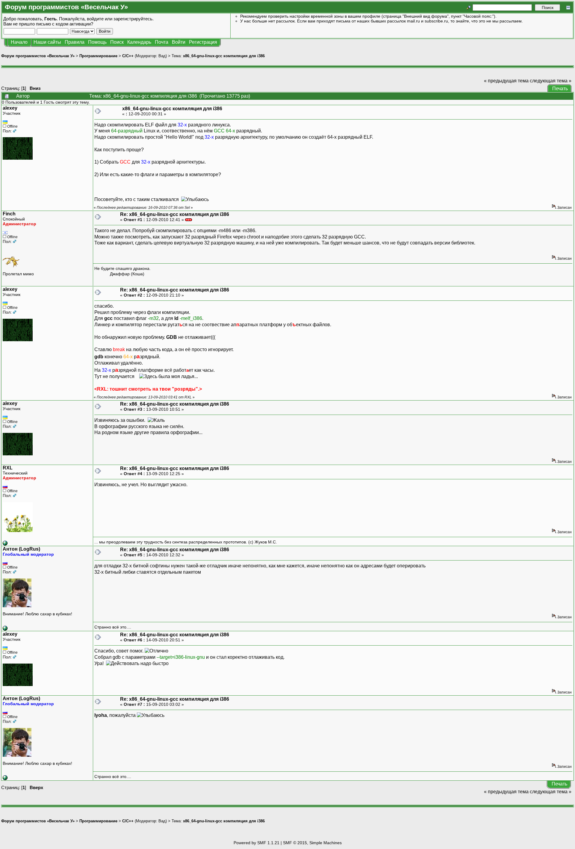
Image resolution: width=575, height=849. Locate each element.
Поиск (117, 42)
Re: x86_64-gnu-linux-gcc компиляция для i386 (174, 214)
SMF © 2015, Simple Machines (312, 842)
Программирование (98, 56)
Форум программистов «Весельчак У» (38, 56)
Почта (161, 42)
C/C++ (128, 56)
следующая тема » (550, 80)
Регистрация (203, 42)
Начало (19, 42)
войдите (95, 18)
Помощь (97, 42)
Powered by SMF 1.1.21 (256, 842)
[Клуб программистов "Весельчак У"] (5, 544)
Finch (9, 213)
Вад (162, 56)
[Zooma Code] (5, 629)
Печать (560, 88)
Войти (178, 42)
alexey (10, 108)
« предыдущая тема (506, 80)
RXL (8, 467)
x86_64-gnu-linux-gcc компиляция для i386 (224, 56)
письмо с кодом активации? (64, 23)
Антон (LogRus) (21, 549)
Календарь (139, 42)
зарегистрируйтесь (133, 18)
